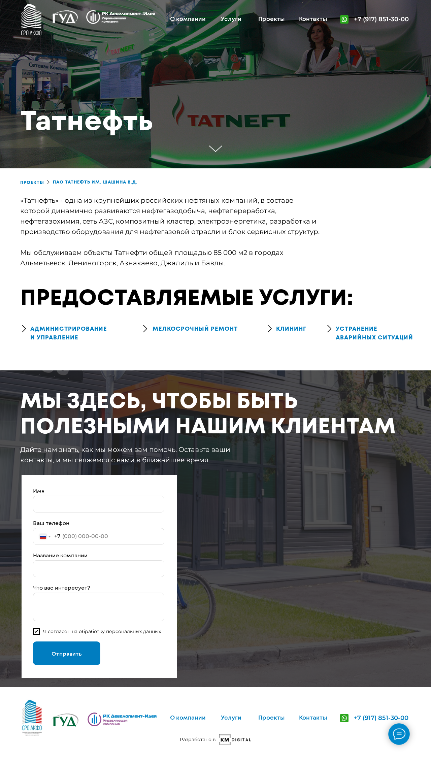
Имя (38, 490)
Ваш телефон (51, 523)
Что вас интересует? (61, 587)
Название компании (60, 555)
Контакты (313, 18)
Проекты (271, 18)
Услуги (231, 18)
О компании (188, 18)
